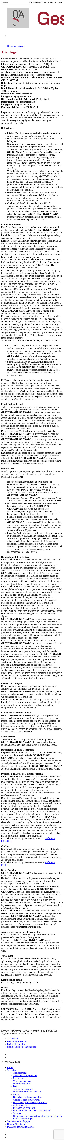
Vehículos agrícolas (22, 1081)
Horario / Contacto (16, 1124)
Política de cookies (16, 1044)
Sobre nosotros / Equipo (18, 1121)
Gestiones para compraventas (26, 1099)
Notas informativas (22, 1083)
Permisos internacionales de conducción (31, 1110)
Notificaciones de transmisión (27, 1091)
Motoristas (18, 1078)
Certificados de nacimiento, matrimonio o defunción (37, 1116)
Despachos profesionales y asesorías (30, 1102)
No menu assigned (16, 46)
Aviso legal (12, 1038)
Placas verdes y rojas (23, 1118)
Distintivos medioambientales (27, 1097)
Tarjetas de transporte (23, 1089)
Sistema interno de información (21, 1046)
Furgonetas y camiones (24, 1108)
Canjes (16, 1094)
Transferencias (20, 1073)
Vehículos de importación (25, 1075)
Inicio (10, 1067)
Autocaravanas (20, 1105)
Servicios (11, 1070)
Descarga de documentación (20, 1126)
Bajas (15, 1086)
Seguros (17, 1113)
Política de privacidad (17, 1041)
